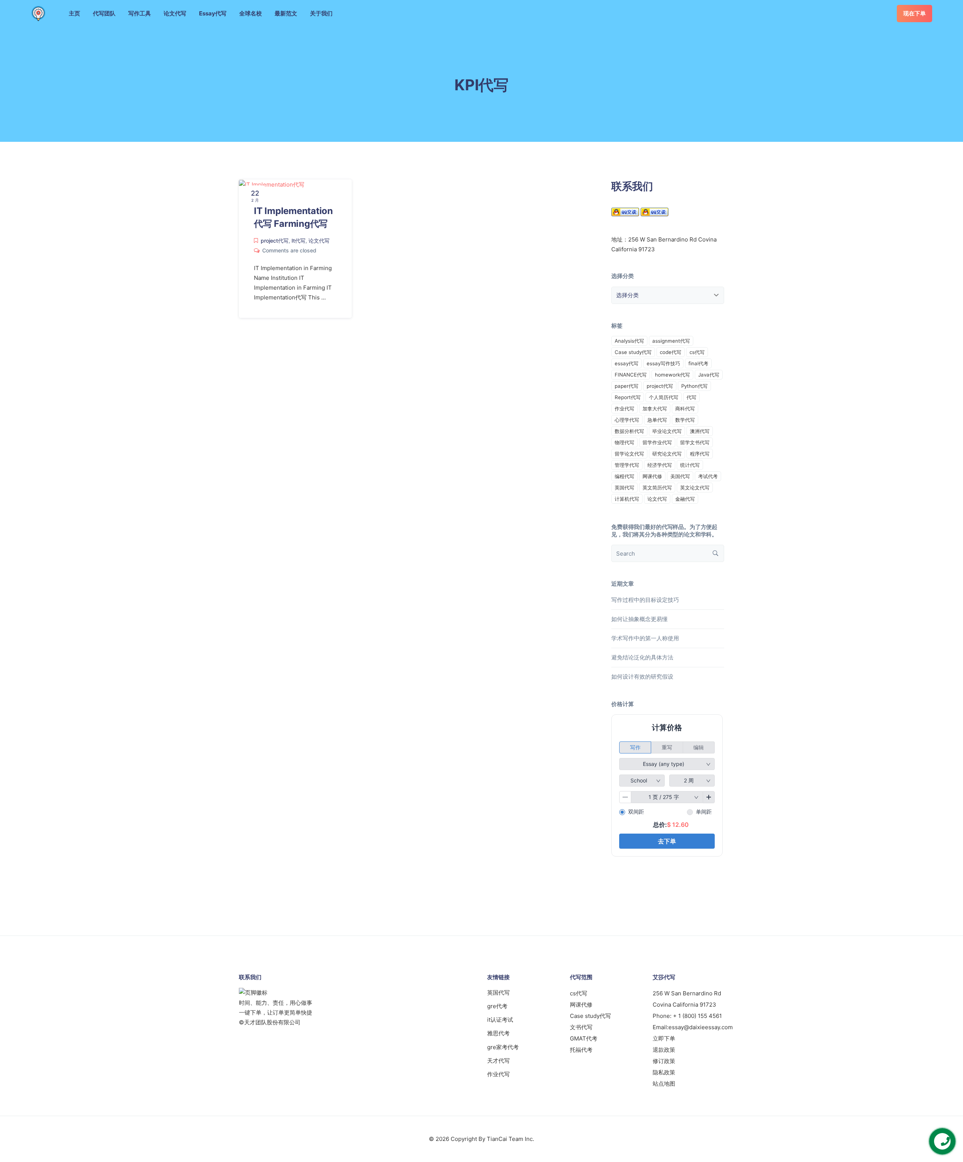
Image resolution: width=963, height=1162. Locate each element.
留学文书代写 (694, 442)
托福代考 (581, 1049)
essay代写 (626, 363)
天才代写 (498, 1060)
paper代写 (626, 386)
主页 (74, 13)
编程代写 (624, 476)
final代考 (698, 363)
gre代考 (497, 1006)
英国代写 (624, 488)
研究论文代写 (667, 454)
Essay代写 (212, 13)
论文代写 (175, 13)
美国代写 (680, 476)
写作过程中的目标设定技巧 (645, 599)
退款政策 (664, 1049)
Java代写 (708, 375)
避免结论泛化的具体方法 (642, 657)
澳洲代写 (699, 431)
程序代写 (699, 454)
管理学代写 (627, 465)
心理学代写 (627, 420)
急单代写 (657, 420)
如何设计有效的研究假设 (642, 676)
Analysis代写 (629, 341)
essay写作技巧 (663, 363)
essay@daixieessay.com (700, 1027)
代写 (691, 397)
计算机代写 (627, 499)
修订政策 (664, 1061)
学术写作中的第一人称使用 (645, 638)
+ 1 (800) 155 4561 (697, 1015)
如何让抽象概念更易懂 (639, 619)
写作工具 (139, 13)
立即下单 (664, 1038)
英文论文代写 (694, 488)
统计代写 (690, 465)
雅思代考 (498, 1033)
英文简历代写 (657, 488)
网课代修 (652, 476)
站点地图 (664, 1083)
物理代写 (624, 442)
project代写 (275, 240)
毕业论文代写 (667, 431)
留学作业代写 (657, 442)
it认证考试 (500, 1019)
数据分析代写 (629, 431)
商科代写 (685, 409)
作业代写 (624, 409)
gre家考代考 (503, 1047)
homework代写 (672, 375)
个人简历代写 (663, 397)
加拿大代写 (655, 409)
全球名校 (250, 13)
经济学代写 (659, 465)
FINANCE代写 (631, 375)
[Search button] (715, 553)
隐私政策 (664, 1072)
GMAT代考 (583, 1038)
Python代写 (694, 386)
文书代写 (581, 1027)
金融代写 (685, 499)
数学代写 (685, 420)
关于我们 (321, 13)
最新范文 (286, 13)
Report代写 (628, 397)
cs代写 (697, 352)
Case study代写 (633, 352)
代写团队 (104, 13)
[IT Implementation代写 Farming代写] (271, 184)
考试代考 (708, 476)
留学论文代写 (629, 454)
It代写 (298, 240)
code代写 (670, 352)
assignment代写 (671, 341)
